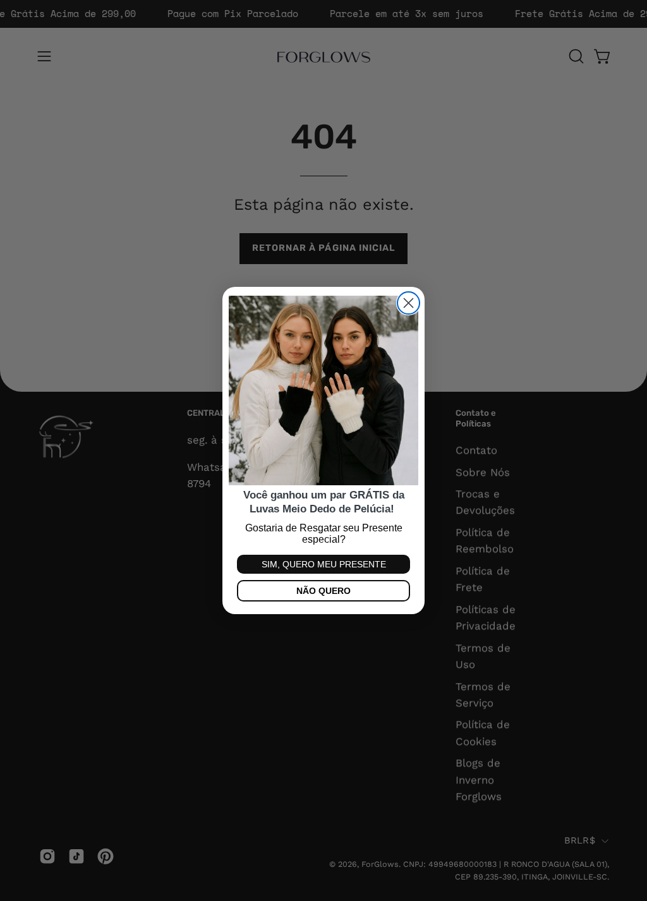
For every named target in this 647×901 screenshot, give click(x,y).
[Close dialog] (408, 303)
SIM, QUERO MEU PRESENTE (324, 564)
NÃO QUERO (323, 591)
